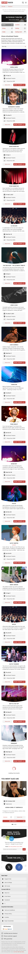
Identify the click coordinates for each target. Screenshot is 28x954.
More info (7, 85)
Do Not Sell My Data (19, 951)
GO (24, 849)
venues (3, 6)
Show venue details (14, 19)
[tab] (12, 824)
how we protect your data (15, 846)
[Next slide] (24, 789)
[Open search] (23, 2)
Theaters (10, 6)
